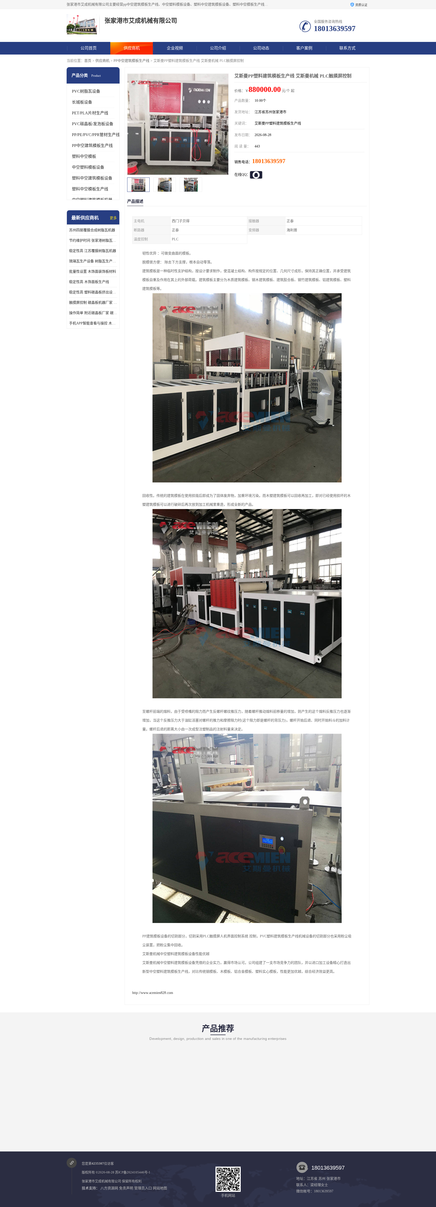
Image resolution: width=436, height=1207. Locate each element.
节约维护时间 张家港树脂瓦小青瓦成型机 (93, 240)
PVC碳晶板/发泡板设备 (92, 124)
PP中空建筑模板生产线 (131, 61)
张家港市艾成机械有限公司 (101, 1181)
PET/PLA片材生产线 (90, 113)
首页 (87, 61)
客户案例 (304, 48)
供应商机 (132, 48)
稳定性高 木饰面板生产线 (89, 282)
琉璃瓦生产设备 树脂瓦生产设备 (93, 261)
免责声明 (126, 1188)
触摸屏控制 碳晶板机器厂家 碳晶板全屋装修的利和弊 (93, 302)
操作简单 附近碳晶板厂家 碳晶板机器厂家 (93, 313)
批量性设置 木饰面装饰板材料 (92, 271)
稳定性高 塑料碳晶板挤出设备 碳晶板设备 (93, 292)
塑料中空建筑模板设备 (92, 178)
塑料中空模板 (84, 156)
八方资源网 (109, 1188)
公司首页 (88, 48)
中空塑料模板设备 (88, 167)
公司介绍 (218, 48)
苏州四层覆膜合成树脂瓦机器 (92, 230)
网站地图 (160, 1188)
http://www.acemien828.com (152, 993)
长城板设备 (82, 102)
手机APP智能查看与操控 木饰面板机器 (93, 323)
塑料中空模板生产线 (90, 189)
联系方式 (347, 48)
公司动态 (261, 48)
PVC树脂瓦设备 (86, 91)
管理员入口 (143, 1188)
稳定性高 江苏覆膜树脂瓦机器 (92, 251)
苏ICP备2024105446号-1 (132, 1172)
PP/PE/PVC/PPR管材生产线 (96, 135)
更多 (113, 218)
